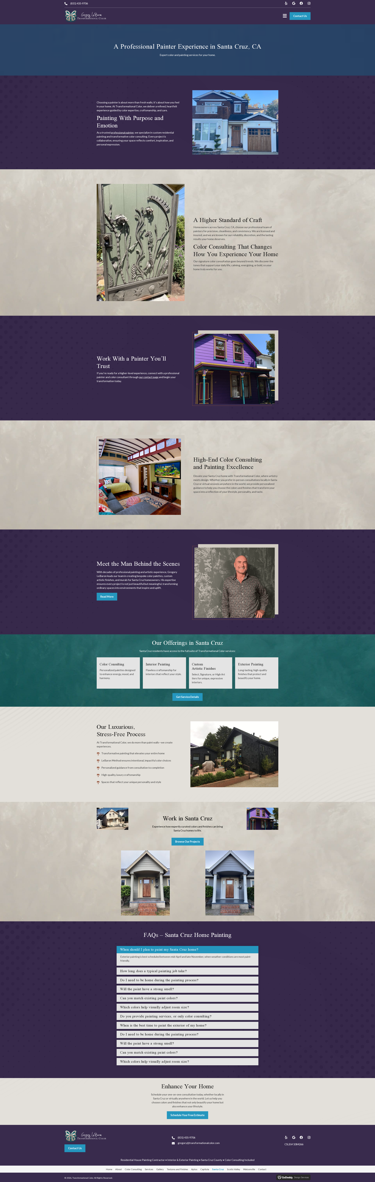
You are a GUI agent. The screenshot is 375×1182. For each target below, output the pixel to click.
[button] (286, 3)
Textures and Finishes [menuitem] (177, 1169)
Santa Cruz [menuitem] (218, 1169)
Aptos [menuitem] (194, 1169)
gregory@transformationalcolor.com (199, 1143)
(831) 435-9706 (79, 3)
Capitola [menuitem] (204, 1169)
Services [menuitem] (149, 1169)
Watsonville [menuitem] (249, 1169)
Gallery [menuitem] (160, 1169)
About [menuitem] (118, 1169)
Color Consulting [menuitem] (133, 1169)
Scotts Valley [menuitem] (233, 1169)
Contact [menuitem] (262, 1169)
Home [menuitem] (109, 1169)
